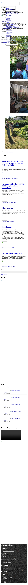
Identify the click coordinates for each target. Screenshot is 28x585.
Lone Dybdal (5, 202)
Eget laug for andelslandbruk (12, 253)
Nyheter (7, 22)
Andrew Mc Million (6, 178)
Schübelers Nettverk (10, 26)
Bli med (7, 39)
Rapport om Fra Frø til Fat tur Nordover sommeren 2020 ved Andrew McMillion (13, 163)
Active (5, 386)
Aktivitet (8, 33)
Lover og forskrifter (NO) (8, 551)
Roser (5, 392)
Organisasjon (10, 151)
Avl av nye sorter (7, 562)
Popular (8, 386)
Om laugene (8, 35)
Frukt (5, 420)
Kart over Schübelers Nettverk (12, 27)
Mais (5, 399)
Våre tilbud (5, 568)
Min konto (8, 41)
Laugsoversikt (9, 32)
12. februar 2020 (11, 266)
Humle (5, 413)
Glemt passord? (4, 274)
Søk (14, 272)
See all (2, 424)
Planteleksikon (9, 30)
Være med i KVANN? (11, 38)
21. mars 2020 (11, 247)
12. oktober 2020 (14, 178)
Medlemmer (8, 36)
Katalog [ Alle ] (6, 42)
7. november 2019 (12, 202)
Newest (2, 386)
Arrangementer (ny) (10, 24)
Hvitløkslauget (7, 227)
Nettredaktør (5, 247)
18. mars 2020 (11, 221)
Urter (5, 406)
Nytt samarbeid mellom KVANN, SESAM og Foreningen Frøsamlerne (13, 186)
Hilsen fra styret (7, 208)
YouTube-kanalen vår (8, 556)
